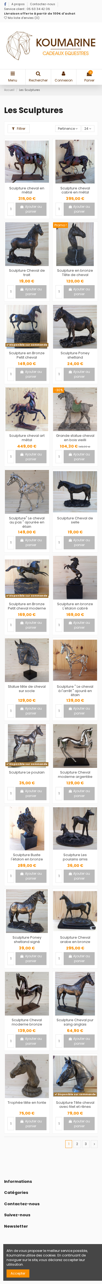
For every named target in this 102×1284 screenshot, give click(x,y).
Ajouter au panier (33, 209)
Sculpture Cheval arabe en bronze (75, 939)
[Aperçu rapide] (30, 182)
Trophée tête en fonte (27, 1102)
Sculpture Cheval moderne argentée (75, 774)
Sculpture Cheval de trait (27, 272)
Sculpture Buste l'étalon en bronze (27, 857)
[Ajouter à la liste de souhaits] (23, 182)
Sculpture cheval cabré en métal (75, 190)
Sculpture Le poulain (27, 772)
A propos (18, 4)
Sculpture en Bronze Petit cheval (27, 355)
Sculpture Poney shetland (75, 355)
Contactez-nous (42, 4)
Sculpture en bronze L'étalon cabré (75, 606)
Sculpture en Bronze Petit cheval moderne (27, 606)
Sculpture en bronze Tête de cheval (75, 272)
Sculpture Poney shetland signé (27, 939)
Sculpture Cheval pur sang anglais (75, 1022)
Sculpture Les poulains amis (75, 857)
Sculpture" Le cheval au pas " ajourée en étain (27, 522)
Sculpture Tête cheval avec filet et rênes (75, 1104)
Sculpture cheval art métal (27, 437)
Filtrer (20, 128)
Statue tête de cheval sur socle (27, 688)
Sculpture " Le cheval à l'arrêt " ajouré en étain (75, 690)
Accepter (18, 1273)
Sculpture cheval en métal (26, 190)
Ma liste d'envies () (23, 18)
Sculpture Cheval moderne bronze (27, 1022)
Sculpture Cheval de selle (75, 520)
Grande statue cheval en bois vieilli (75, 437)
